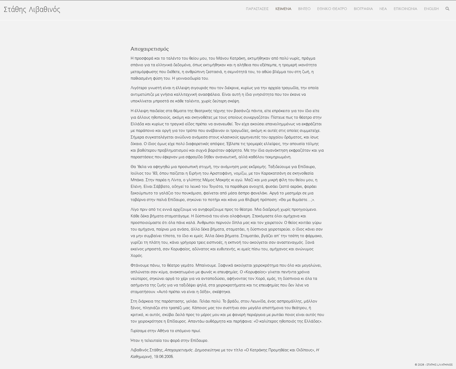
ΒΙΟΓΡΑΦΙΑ (363, 9)
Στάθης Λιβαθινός (32, 10)
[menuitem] (431, 9)
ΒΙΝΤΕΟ (304, 9)
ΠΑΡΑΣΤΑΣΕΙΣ (257, 9)
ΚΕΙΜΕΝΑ (283, 9)
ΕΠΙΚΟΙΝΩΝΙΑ (405, 9)
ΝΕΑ (383, 9)
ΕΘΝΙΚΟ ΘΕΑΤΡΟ (332, 9)
